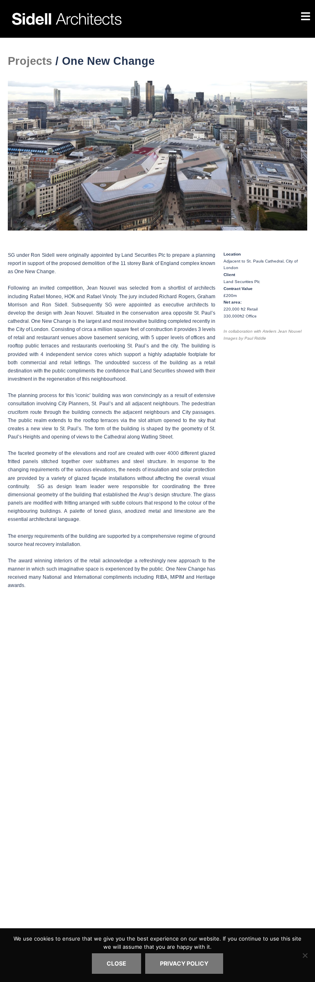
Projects (30, 61)
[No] (305, 955)
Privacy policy (184, 963)
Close (116, 963)
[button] (16, 156)
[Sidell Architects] (106, 18)
